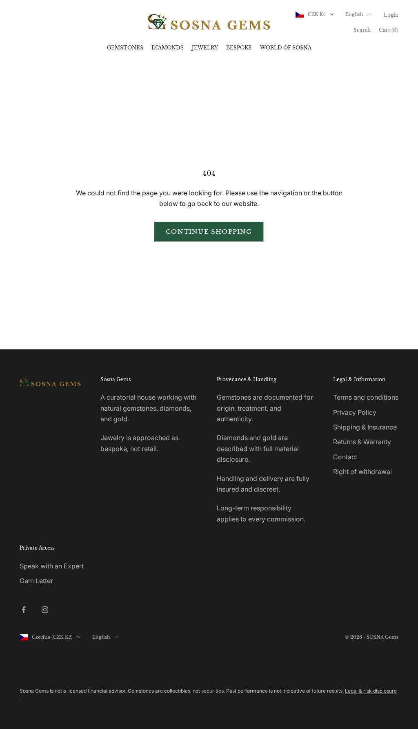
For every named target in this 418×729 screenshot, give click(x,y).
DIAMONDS (167, 48)
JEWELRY (205, 48)
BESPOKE (239, 48)
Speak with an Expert (52, 566)
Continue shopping (209, 231)
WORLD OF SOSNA (285, 48)
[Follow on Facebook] (24, 610)
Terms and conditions (365, 397)
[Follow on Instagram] (45, 610)
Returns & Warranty (362, 442)
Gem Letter (36, 581)
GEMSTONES (125, 48)
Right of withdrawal (362, 471)
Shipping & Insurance (365, 427)
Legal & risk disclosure (371, 691)
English (354, 14)
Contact (345, 457)
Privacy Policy (354, 412)
